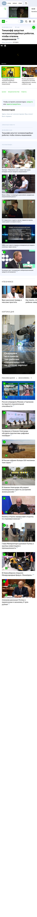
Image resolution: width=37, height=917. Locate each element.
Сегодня (15, 42)
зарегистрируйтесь (13, 104)
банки (4, 92)
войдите (30, 102)
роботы (24, 92)
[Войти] (30, 21)
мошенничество (14, 92)
